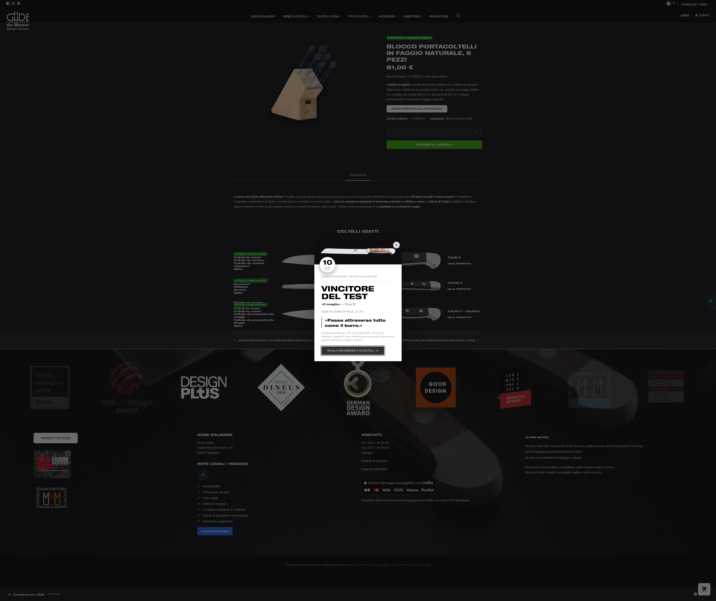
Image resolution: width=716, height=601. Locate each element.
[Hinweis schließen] (396, 245)
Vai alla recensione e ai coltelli (350, 350)
